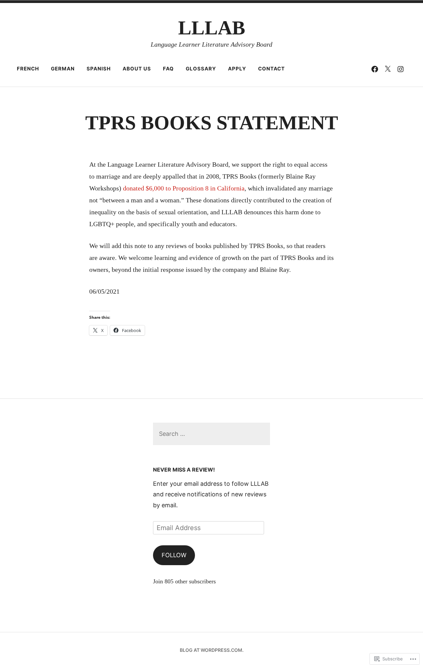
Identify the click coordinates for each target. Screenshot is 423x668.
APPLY (237, 68)
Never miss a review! (184, 469)
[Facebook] (374, 68)
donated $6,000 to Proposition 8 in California (184, 188)
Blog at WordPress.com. (212, 650)
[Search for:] (211, 433)
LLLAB (211, 28)
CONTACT (271, 68)
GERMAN (63, 68)
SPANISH (99, 68)
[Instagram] (400, 68)
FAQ (168, 68)
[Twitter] (387, 68)
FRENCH (28, 68)
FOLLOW (174, 555)
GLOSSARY (201, 68)
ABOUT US (137, 68)
